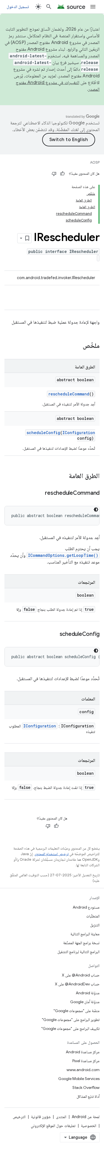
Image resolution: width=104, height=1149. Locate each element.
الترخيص (19, 1116)
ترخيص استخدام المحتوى (51, 854)
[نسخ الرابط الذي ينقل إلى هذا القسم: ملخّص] (77, 346)
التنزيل (95, 924)
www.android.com (83, 1069)
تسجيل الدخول (18, 6)
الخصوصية (88, 1125)
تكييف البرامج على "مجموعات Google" (70, 1028)
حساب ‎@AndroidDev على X (77, 983)
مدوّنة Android (88, 992)
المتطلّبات (93, 916)
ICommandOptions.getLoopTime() (63, 555)
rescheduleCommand (68, 394)
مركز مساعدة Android (83, 1051)
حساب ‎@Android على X (81, 975)
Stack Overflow (86, 1087)
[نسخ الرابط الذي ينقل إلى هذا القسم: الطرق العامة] (63, 476)
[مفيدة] (62, 173)
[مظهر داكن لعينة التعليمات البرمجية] (96, 509)
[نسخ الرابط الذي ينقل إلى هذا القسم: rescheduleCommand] (39, 493)
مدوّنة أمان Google (85, 1001)
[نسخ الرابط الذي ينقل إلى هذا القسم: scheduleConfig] (54, 634)
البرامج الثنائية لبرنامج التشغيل (78, 951)
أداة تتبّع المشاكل (88, 1096)
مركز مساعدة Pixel (86, 1060)
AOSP (95, 162)
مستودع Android (86, 907)
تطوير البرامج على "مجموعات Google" (71, 1019)
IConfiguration (78, 432)
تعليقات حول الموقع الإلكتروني (53, 1125)
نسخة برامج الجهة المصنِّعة (81, 942)
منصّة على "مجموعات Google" (77, 1010)
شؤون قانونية (40, 1116)
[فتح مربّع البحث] (48, 6)
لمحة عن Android (86, 1116)
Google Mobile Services (79, 1078)
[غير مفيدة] (54, 173)
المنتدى (61, 1116)
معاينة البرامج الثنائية (85, 933)
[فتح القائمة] (92, 6)
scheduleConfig (43, 432)
